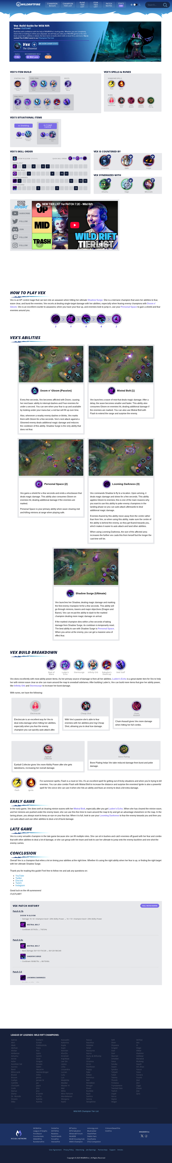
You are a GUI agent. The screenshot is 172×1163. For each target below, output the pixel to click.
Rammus (90, 1077)
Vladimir (140, 1053)
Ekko (13, 1101)
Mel (62, 1088)
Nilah (88, 1048)
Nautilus (90, 1042)
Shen (113, 1042)
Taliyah (114, 1072)
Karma (39, 1101)
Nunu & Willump (93, 1056)
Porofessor (37, 1133)
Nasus (89, 1040)
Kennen (64, 1050)
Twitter (18, 878)
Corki (13, 1088)
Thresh (114, 1080)
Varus (113, 1096)
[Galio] (126, 160)
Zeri (138, 1083)
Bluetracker (91, 1131)
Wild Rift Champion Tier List (86, 1111)
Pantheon (90, 1066)
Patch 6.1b (18, 911)
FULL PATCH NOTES (149, 906)
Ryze (88, 1093)
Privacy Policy (69, 1150)
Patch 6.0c (18, 940)
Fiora (38, 1048)
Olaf (88, 1058)
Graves (39, 1064)
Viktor (138, 1050)
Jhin (38, 1088)
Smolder (115, 1058)
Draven (14, 1099)
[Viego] (126, 184)
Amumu (14, 1056)
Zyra (138, 1093)
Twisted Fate (117, 1088)
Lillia (63, 1066)
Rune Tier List (82, 5)
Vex (137, 1042)
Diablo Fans (91, 1136)
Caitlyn (14, 1080)
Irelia (38, 1074)
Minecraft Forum (76, 1133)
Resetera (54, 1133)
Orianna (90, 1061)
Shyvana (115, 1045)
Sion (113, 1050)
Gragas (39, 1061)
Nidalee (89, 1045)
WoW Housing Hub (77, 1139)
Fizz (38, 1050)
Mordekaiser (66, 1096)
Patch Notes (109, 4)
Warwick (140, 1058)
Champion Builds (52, 4)
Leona (64, 1064)
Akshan (14, 1048)
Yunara (139, 1074)
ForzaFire (55, 1139)
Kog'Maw (65, 1058)
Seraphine (91, 1101)
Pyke (88, 1072)
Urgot (113, 1093)
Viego (138, 1048)
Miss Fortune (67, 1093)
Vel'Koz (139, 1040)
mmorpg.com (92, 1128)
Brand (14, 1074)
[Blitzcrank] (148, 184)
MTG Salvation (75, 1131)
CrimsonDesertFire (112, 1128)
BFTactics (73, 1128)
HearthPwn (91, 1133)
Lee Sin (64, 1061)
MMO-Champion (76, 1141)
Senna (89, 1099)
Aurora (14, 1066)
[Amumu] (104, 184)
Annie (13, 1058)
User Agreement (55, 1150)
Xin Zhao (140, 1066)
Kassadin (65, 1040)
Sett (113, 1040)
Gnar (38, 1058)
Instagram (20, 885)
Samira (89, 1096)
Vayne (114, 1099)
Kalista (39, 1099)
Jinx (37, 1091)
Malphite (65, 1080)
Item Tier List (95, 5)
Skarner (114, 1056)
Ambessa (15, 1053)
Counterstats (38, 1136)
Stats (121, 4)
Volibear (140, 1056)
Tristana (115, 1083)
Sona (113, 1061)
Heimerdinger (42, 1072)
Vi (137, 1045)
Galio (38, 1053)
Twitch (18, 883)
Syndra (114, 1069)
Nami (63, 1101)
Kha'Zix (64, 1053)
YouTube (19, 876)
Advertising (80, 1150)
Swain (114, 1066)
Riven (88, 1088)
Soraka (114, 1064)
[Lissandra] (104, 160)
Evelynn (39, 1040)
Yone (138, 1072)
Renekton (90, 1083)
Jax (37, 1083)
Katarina (65, 1042)
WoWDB (72, 1136)
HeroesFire (55, 1141)
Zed (138, 1080)
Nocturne (90, 1050)
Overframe (91, 1139)
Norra (89, 1053)
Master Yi (65, 1085)
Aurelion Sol (16, 1064)
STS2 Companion (94, 1141)
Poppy (89, 1069)
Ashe (13, 1061)
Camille (14, 1083)
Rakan (89, 1074)
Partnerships (103, 1150)
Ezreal (39, 1042)
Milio (63, 1091)
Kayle (63, 1045)
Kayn (63, 1048)
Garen (39, 1056)
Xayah (139, 1064)
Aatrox (14, 1040)
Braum (14, 1077)
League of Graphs (40, 1131)
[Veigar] (148, 160)
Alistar (14, 1050)
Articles (120, 1150)
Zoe (137, 1091)
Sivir (113, 1053)
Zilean (139, 1088)
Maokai (64, 1083)
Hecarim (40, 1069)
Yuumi (139, 1077)
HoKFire (108, 1131)
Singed (114, 1048)
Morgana (65, 1099)
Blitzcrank (15, 1072)
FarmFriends (56, 1136)
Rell (88, 1080)
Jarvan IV (40, 1080)
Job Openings (91, 1150)
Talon (113, 1074)
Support (112, 1150)
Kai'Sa (39, 1096)
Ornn (88, 1064)
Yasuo (139, 1069)
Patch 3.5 (17, 971)
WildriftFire (37, 1139)
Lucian (64, 1072)
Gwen (38, 1066)
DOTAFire (55, 1131)
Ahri (13, 1042)
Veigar (114, 1101)
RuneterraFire (38, 1141)
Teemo (114, 1077)
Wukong (140, 1061)
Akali (13, 1045)
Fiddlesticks (41, 1045)
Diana (13, 1093)
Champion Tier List (68, 4)
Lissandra (65, 1069)
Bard (13, 1069)
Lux (62, 1077)
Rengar (89, 1085)
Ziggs (138, 1085)
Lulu (63, 1074)
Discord (19, 880)
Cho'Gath (15, 1085)
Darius (14, 1091)
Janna (38, 1077)
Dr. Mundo (16, 1096)
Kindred (64, 1056)
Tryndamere (116, 1085)
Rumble (89, 1091)
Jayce (38, 1085)
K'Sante (39, 1093)
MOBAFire (37, 1128)
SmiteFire (55, 1128)
